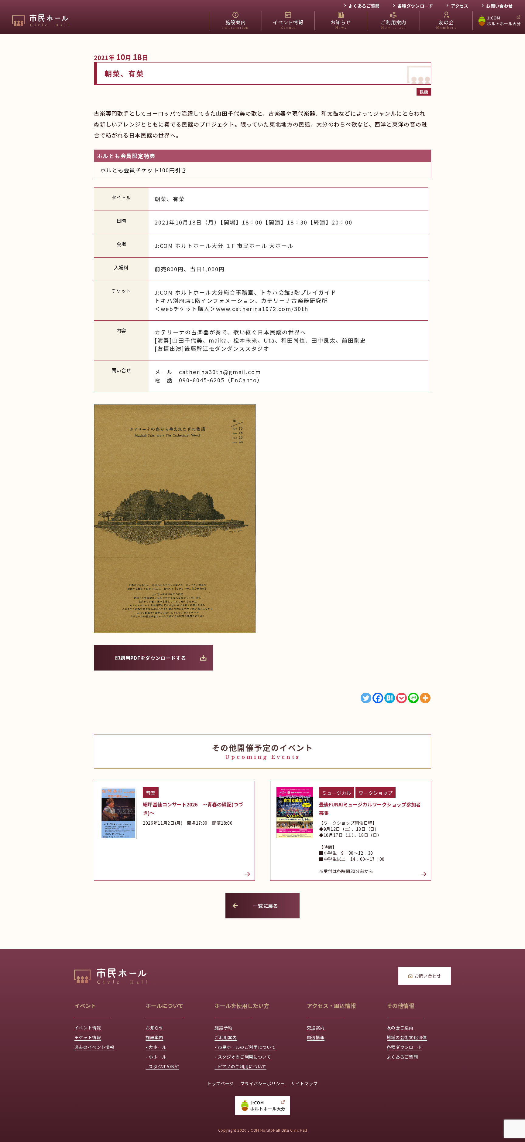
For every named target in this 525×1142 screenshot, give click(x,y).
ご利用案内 (225, 1037)
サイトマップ (304, 1083)
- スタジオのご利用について (242, 1057)
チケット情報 (87, 1037)
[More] (425, 698)
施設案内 (154, 1037)
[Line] (413, 698)
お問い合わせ (499, 6)
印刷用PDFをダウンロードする (150, 657)
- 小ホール (156, 1057)
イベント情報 (87, 1028)
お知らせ (154, 1028)
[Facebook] (377, 698)
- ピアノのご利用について (240, 1066)
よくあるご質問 (364, 6)
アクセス (459, 6)
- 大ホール (156, 1047)
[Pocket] (401, 698)
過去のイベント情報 (94, 1047)
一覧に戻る (265, 905)
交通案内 (316, 1028)
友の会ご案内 (400, 1028)
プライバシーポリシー (262, 1083)
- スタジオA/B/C (162, 1066)
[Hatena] (389, 698)
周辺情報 (316, 1037)
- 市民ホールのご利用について (245, 1047)
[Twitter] (366, 698)
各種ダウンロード (415, 6)
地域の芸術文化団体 (407, 1037)
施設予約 (223, 1028)
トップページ (220, 1083)
